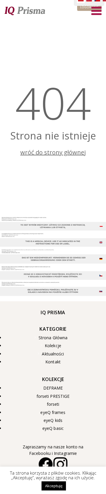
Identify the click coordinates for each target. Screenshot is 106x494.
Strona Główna (53, 338)
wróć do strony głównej (53, 152)
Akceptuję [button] (53, 485)
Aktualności (53, 354)
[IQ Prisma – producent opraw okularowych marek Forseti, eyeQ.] (25, 11)
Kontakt (53, 362)
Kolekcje (53, 346)
